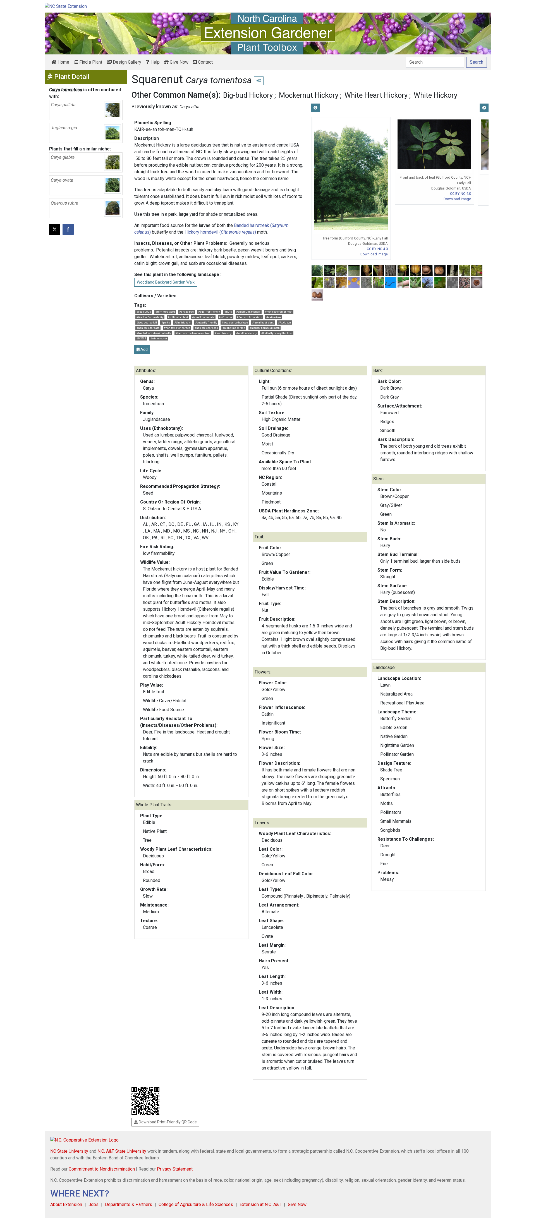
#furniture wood (165, 311)
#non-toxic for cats (148, 327)
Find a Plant (90, 62)
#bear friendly (223, 333)
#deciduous (144, 311)
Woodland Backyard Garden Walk (166, 282)
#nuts (228, 311)
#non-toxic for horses (177, 327)
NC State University (69, 1151)
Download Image (374, 254)
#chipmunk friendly (248, 311)
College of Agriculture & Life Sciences (196, 1204)
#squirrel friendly (209, 311)
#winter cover (158, 338)
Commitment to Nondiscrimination (102, 1169)
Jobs (93, 1204)
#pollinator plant (178, 317)
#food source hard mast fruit (193, 333)
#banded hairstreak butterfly (154, 333)
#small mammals (203, 317)
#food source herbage (235, 322)
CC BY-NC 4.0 (377, 249)
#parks (165, 322)
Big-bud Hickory (248, 95)
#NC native (225, 317)
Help (154, 62)
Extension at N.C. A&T (260, 1204)
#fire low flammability (150, 317)
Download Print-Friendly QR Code (167, 1122)
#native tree (273, 317)
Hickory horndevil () (220, 232)
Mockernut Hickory (308, 95)
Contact (205, 62)
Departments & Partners (128, 1204)
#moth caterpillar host (278, 311)
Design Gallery (126, 62)
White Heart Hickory (376, 95)
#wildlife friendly (246, 333)
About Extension (66, 1204)
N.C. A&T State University (121, 1151)
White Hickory (435, 95)
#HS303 (141, 338)
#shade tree (186, 311)
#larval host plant (263, 322)
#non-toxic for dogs (206, 327)
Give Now (178, 62)
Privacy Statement (175, 1169)
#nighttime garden (233, 327)
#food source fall (147, 322)
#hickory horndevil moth (265, 327)
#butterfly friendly (206, 322)
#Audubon (284, 322)
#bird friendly (182, 322)
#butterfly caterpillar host (277, 333)
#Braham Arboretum (249, 317)
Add (144, 349)
